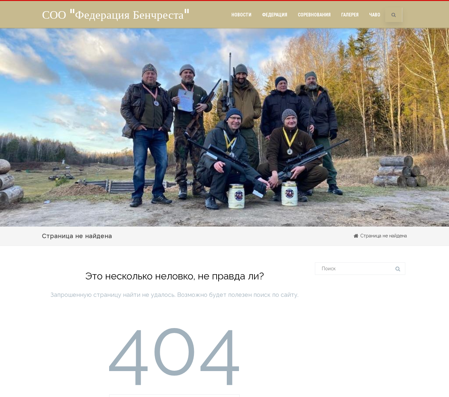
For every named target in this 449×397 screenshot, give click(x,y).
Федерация (274, 14)
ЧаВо (374, 14)
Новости (241, 14)
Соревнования (314, 14)
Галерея (350, 14)
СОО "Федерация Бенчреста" (115, 14)
